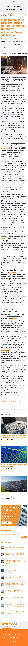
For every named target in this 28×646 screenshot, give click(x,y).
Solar (19, 54)
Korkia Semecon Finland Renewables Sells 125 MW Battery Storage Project (15, 546)
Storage (24, 54)
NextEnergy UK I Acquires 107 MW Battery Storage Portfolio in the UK (14, 591)
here (19, 392)
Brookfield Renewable (14, 401)
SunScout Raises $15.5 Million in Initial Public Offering (15, 612)
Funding (4, 404)
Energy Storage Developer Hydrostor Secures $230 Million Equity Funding (15, 583)
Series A (10, 404)
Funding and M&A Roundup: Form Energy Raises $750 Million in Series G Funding (15, 562)
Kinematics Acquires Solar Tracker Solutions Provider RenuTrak (14, 598)
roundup (22, 395)
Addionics (4, 401)
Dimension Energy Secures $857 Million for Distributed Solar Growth (15, 576)
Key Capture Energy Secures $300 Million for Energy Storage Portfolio (14, 553)
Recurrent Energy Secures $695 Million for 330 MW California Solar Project (15, 605)
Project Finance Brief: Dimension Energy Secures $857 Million (16, 569)
